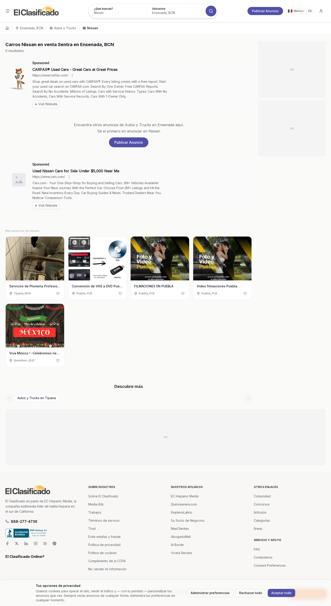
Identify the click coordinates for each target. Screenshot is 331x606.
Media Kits (96, 504)
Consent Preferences (270, 565)
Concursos (262, 504)
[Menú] (7, 11)
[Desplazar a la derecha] (248, 398)
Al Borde (177, 545)
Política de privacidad (104, 545)
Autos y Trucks (65, 28)
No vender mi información (107, 569)
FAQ (257, 549)
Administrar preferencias (210, 593)
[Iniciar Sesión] (321, 11)
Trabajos (94, 512)
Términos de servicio (104, 520)
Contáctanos (263, 557)
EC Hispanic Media (185, 496)
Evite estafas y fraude (104, 537)
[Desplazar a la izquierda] (9, 398)
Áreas (258, 528)
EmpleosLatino (181, 512)
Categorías (262, 520)
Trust (92, 528)
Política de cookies (102, 553)
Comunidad (262, 496)
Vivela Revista (181, 553)
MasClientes (180, 528)
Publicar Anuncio (265, 11)
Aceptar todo (281, 593)
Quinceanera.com (184, 504)
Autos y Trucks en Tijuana (36, 398)
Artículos (260, 512)
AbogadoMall (181, 537)
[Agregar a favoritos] (58, 293)
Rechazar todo (250, 593)
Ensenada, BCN (31, 28)
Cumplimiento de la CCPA (107, 561)
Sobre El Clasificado (103, 496)
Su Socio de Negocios (187, 520)
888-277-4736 (24, 521)
